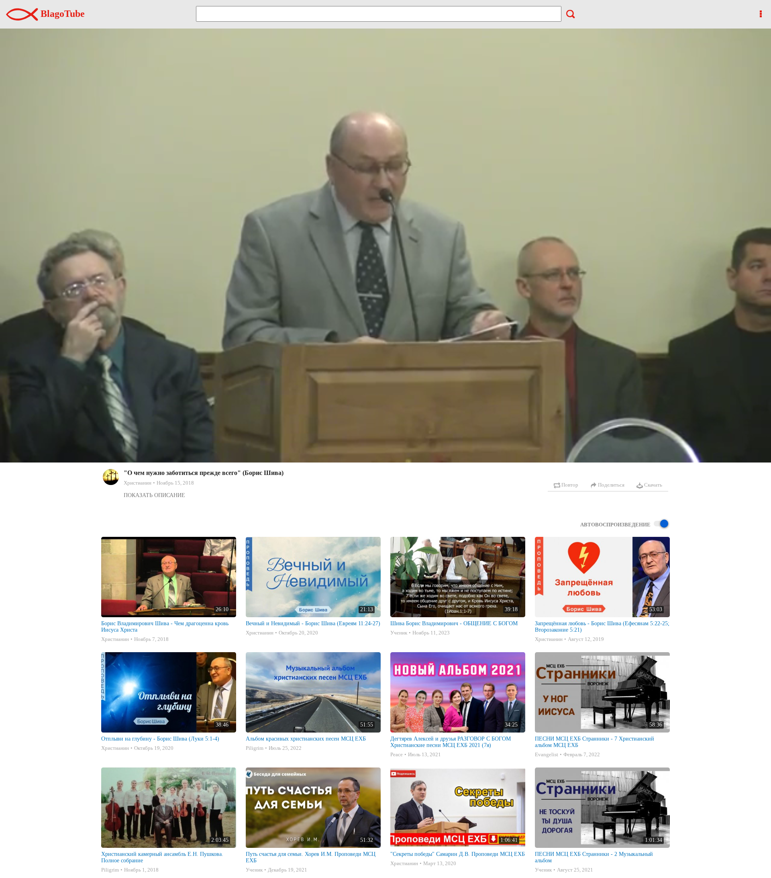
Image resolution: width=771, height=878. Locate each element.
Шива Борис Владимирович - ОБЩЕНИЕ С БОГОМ (454, 623)
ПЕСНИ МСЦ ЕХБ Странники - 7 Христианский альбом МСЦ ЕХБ (594, 742)
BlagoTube (61, 13)
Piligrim (254, 748)
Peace (396, 754)
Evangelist (546, 754)
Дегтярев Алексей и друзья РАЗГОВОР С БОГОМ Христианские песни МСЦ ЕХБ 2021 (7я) (450, 742)
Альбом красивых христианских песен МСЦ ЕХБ (306, 739)
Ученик (398, 633)
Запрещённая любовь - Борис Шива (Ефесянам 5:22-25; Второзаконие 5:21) (602, 626)
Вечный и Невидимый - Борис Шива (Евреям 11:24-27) (313, 623)
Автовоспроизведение (615, 525)
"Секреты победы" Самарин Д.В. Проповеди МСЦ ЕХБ (457, 854)
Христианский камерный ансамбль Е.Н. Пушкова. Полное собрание (162, 857)
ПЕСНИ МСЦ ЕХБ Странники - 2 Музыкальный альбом (594, 857)
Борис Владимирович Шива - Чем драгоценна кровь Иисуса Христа (164, 626)
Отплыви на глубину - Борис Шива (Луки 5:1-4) (160, 739)
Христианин (137, 483)
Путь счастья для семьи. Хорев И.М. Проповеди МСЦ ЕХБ (310, 857)
